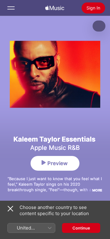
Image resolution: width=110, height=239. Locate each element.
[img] (54, 8)
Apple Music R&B (55, 147)
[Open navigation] (11, 8)
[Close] (10, 208)
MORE (97, 190)
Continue (81, 228)
